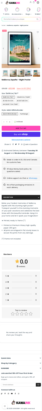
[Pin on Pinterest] (18, 144)
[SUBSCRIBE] (38, 385)
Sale (4, 31)
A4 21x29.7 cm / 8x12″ (10, 104)
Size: (10, 93)
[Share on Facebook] (13, 144)
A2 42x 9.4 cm (8, 101)
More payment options (21, 140)
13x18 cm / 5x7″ (8, 97)
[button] (38, 2)
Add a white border (10, 114)
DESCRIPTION (8, 197)
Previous (3, 48)
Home (3, 25)
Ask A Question (31, 144)
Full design (24, 114)
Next (38, 48)
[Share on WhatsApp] (21, 144)
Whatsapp (33, 178)
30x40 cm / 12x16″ (23, 97)
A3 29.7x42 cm (22, 101)
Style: (12, 110)
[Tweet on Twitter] (16, 144)
